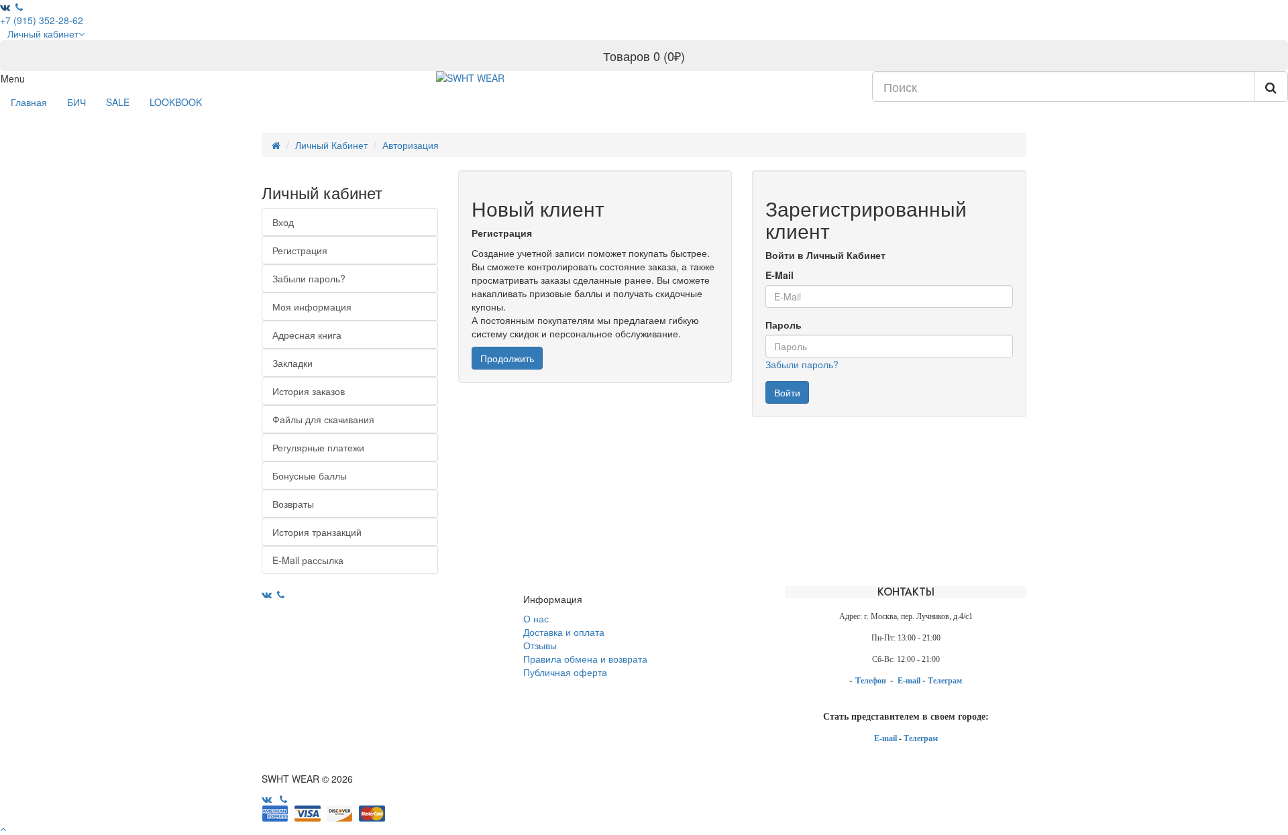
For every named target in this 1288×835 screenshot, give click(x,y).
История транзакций (317, 532)
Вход (283, 222)
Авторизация (410, 145)
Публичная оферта (565, 672)
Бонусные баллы (309, 475)
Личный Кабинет (331, 145)
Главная (29, 102)
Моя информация (312, 306)
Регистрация (299, 250)
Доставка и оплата (563, 631)
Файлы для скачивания (323, 419)
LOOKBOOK (176, 102)
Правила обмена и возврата (585, 658)
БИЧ (76, 102)
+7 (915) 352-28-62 (41, 20)
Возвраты (293, 503)
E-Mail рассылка (307, 560)
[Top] (3, 828)
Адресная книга (306, 334)
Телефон (871, 680)
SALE (117, 102)
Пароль (783, 324)
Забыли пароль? (308, 278)
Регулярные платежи (318, 447)
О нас (536, 618)
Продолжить (507, 358)
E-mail (910, 680)
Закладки (292, 363)
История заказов (308, 391)
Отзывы (540, 645)
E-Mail (779, 275)
